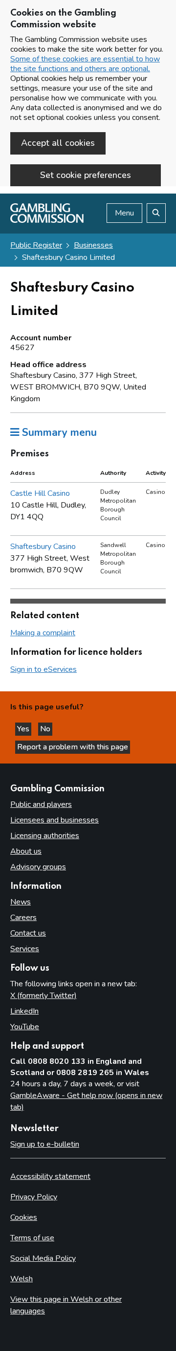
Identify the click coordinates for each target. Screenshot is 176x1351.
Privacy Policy (33, 1197)
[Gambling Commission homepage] (47, 220)
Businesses (93, 245)
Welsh (21, 1278)
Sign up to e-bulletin (44, 1144)
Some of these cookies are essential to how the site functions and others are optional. (85, 64)
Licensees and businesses (54, 820)
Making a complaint (42, 632)
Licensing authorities (44, 835)
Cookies (23, 1217)
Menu (124, 213)
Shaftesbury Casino (43, 546)
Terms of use (32, 1238)
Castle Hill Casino (40, 493)
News (20, 902)
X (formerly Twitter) (43, 995)
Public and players (41, 804)
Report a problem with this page (72, 747)
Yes (24, 729)
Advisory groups (38, 867)
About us (26, 851)
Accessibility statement (50, 1176)
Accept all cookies (58, 143)
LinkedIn (24, 1011)
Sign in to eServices (43, 669)
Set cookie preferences (85, 175)
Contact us (28, 933)
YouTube (24, 1026)
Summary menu (58, 432)
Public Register (36, 245)
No (46, 729)
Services (24, 948)
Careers (23, 917)
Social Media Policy (43, 1258)
